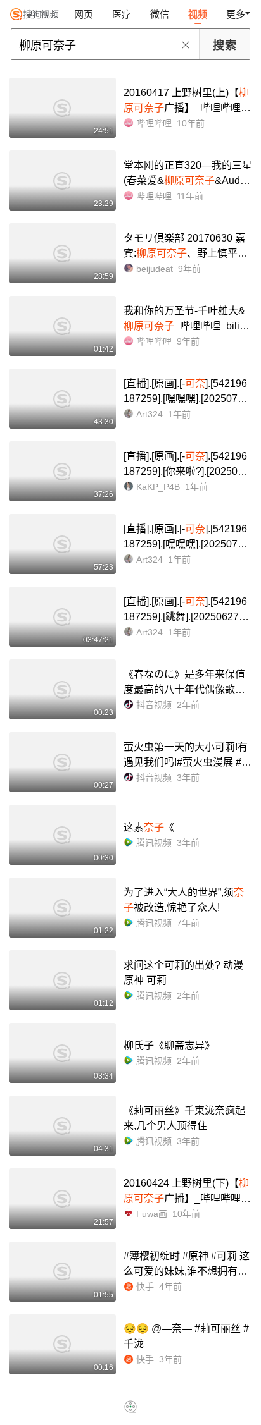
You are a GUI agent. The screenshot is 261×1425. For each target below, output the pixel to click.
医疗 (121, 14)
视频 (197, 14)
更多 (235, 14)
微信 (159, 14)
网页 (83, 14)
